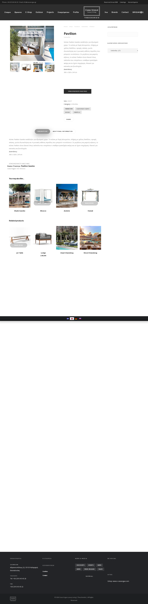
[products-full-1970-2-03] (49, 67)
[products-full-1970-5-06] (26, 67)
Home (66, 26)
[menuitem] (68, 318)
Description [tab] (42, 131)
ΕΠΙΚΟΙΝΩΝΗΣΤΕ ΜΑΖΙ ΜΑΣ (77, 91)
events (91, 565)
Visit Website (20, 169)
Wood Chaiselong (90, 253)
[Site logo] (92, 12)
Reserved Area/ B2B (111, 2)
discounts (80, 565)
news (99, 565)
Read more (18, 203)
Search (110, 34)
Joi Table (19, 253)
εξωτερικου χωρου (83, 109)
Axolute (67, 211)
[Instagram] (146, 2)
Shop (71, 26)
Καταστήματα (133, 2)
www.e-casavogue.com (121, 581)
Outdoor (77, 26)
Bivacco (43, 211)
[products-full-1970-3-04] (38, 67)
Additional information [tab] (63, 131)
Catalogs (123, 2)
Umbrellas (85, 26)
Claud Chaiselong (66, 253)
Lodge (43, 253)
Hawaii (90, 211)
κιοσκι (67, 112)
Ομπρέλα (77, 112)
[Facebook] (144, 2)
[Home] (30, 599)
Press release (89, 569)
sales (101, 569)
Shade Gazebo (19, 211)
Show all (89, 576)
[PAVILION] (15, 67)
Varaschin (68, 109)
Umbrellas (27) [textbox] (124, 51)
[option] (15, 67)
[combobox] (123, 50)
